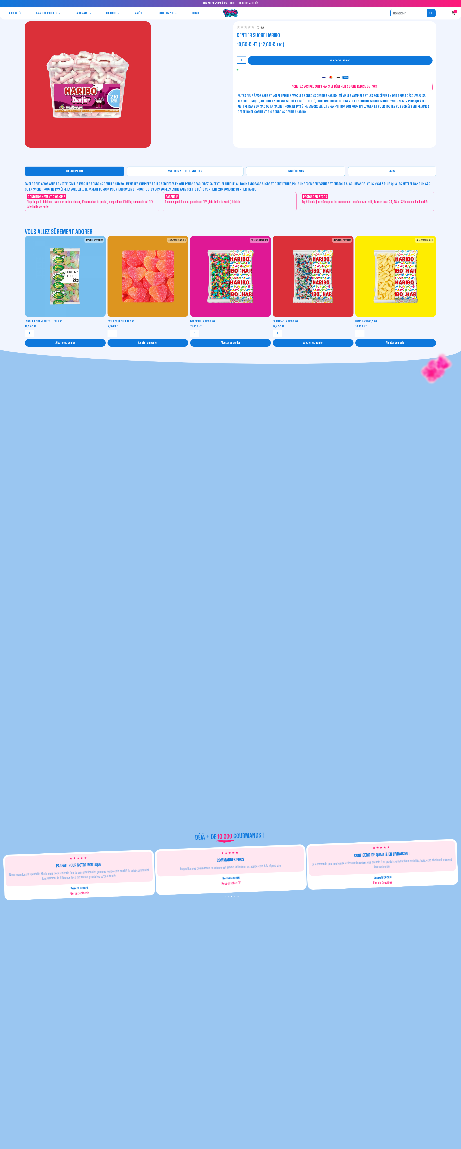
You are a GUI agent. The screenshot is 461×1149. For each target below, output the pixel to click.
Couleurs (111, 13)
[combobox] (408, 13)
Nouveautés (14, 13)
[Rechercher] (431, 13)
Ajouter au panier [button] (65, 342)
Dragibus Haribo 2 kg (202, 321)
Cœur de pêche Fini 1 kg (121, 321)
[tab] (74, 171)
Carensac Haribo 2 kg (285, 321)
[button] (225, 896)
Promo (195, 13)
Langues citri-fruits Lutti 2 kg (43, 321)
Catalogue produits (46, 13)
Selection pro (166, 13)
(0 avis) (260, 28)
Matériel (139, 13)
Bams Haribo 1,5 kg (366, 321)
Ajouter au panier (340, 60)
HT (30, 326)
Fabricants (82, 13)
